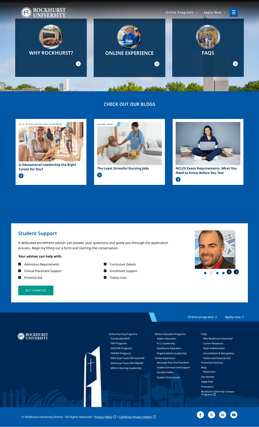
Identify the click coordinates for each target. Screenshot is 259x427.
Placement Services (212, 362)
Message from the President (173, 362)
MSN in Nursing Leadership (126, 368)
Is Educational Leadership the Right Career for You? (47, 166)
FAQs (204, 334)
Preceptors (207, 386)
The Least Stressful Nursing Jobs (123, 168)
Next (236, 271)
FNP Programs (119, 343)
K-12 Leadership (166, 343)
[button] (35, 290)
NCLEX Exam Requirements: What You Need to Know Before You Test (206, 170)
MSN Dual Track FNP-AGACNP (127, 358)
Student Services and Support (173, 367)
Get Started (207, 376)
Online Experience (165, 358)
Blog (203, 367)
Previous (229, 271)
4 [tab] (224, 274)
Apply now (233, 317)
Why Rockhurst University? (218, 338)
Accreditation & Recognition (218, 353)
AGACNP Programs (121, 348)
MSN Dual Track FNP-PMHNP (127, 363)
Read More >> (21, 175)
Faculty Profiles (165, 372)
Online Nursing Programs (123, 334)
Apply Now (207, 381)
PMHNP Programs (121, 353)
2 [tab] (212, 274)
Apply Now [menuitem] (213, 12)
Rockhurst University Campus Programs (217, 393)
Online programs (201, 317)
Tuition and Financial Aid (216, 358)
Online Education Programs (170, 334)
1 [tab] (206, 274)
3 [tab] (218, 274)
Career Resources (213, 343)
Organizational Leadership (172, 353)
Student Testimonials (168, 377)
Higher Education (166, 338)
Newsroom (209, 371)
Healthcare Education (169, 348)
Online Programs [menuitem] (180, 12)
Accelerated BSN (120, 338)
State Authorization (214, 348)
